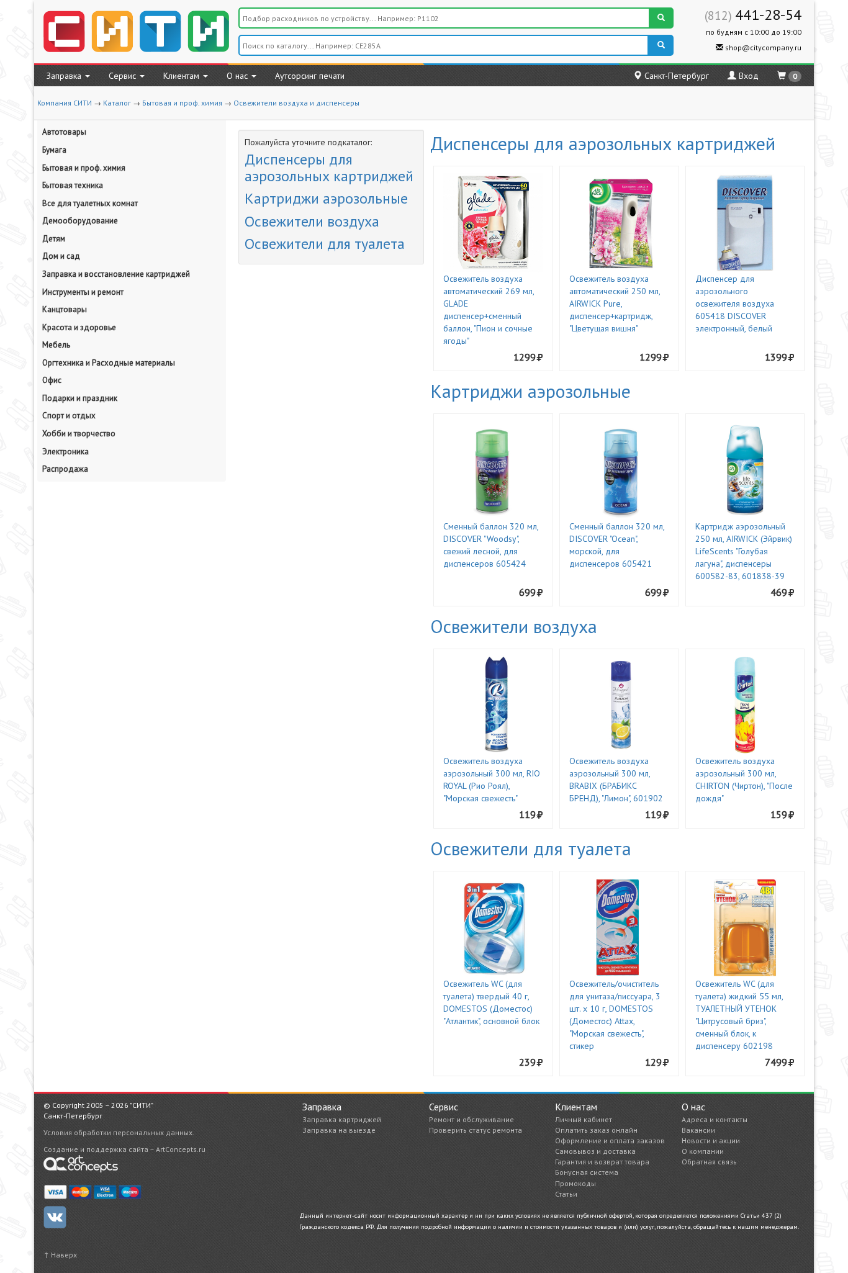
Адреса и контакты (714, 1119)
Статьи (566, 1194)
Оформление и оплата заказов (610, 1140)
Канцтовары (64, 309)
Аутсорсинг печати (310, 75)
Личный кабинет (583, 1119)
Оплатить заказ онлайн (596, 1130)
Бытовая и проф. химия (182, 102)
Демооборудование (80, 220)
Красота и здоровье (79, 327)
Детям (53, 238)
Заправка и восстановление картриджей (116, 274)
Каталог (117, 102)
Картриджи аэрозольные (326, 198)
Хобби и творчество (78, 433)
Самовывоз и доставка (595, 1151)
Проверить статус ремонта (475, 1130)
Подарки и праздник (79, 398)
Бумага (54, 150)
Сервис (123, 75)
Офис (51, 380)
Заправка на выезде (339, 1130)
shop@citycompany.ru (762, 47)
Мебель (56, 345)
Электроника (65, 451)
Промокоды (575, 1183)
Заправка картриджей (341, 1119)
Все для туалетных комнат (90, 203)
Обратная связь (709, 1161)
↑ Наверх (60, 1254)
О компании (703, 1151)
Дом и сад (61, 256)
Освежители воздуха (312, 221)
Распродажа (65, 469)
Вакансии (698, 1130)
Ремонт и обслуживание (471, 1119)
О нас (238, 75)
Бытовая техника (72, 185)
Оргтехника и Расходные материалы (108, 363)
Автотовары (64, 132)
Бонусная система (586, 1172)
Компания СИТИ (64, 102)
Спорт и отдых (69, 415)
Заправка (65, 75)
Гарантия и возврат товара (602, 1161)
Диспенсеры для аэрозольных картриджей (329, 167)
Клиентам (182, 75)
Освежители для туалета (325, 243)
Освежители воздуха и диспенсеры (296, 102)
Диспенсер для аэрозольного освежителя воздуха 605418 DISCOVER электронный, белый (734, 303)
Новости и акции (711, 1140)
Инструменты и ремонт (83, 292)
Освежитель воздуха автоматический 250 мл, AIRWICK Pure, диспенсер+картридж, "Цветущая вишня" (614, 303)
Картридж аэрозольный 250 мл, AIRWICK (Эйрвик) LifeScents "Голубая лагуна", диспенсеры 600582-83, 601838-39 (743, 551)
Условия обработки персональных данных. (118, 1132)
